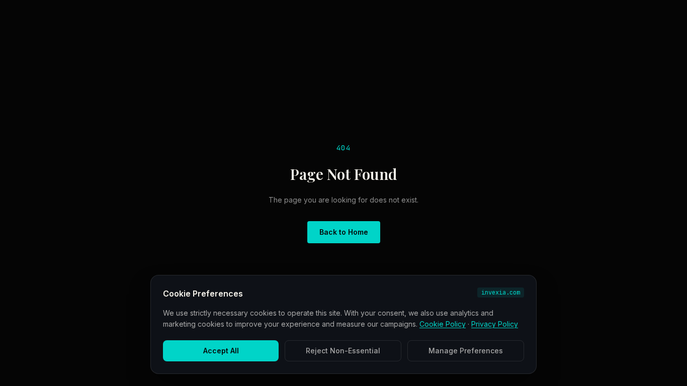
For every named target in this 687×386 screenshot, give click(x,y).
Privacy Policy (494, 324)
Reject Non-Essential (343, 350)
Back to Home (343, 232)
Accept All (221, 350)
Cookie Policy (442, 324)
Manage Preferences (465, 350)
